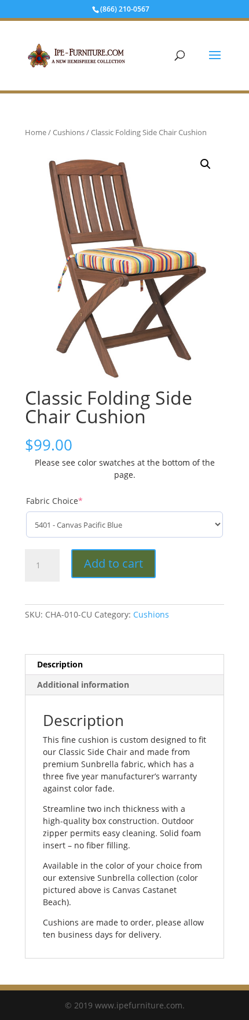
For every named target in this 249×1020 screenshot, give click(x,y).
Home (35, 132)
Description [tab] (60, 664)
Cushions (69, 132)
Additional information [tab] (83, 684)
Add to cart (113, 563)
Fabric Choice (54, 500)
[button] (205, 164)
